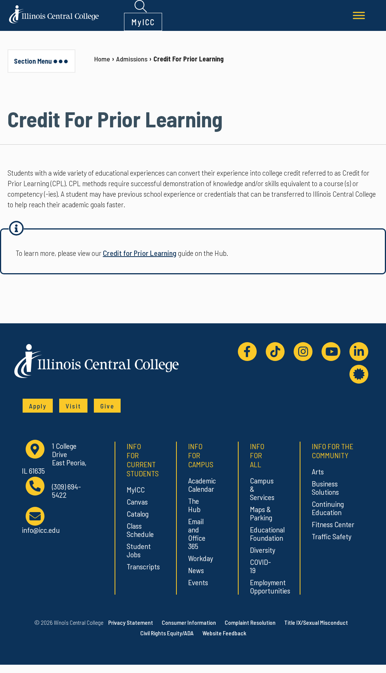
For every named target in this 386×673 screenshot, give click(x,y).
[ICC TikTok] (275, 351)
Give (107, 406)
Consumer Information (189, 622)
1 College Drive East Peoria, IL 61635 (54, 458)
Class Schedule (137, 530)
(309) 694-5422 (66, 490)
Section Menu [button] (33, 61)
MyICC (143, 22)
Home (102, 59)
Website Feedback (224, 632)
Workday (199, 558)
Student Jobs (137, 550)
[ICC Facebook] (247, 351)
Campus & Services (260, 488)
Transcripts (137, 566)
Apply (37, 406)
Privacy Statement (130, 622)
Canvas (137, 501)
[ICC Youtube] (331, 351)
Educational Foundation (260, 533)
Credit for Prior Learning (139, 252)
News (196, 570)
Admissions (131, 59)
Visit (73, 406)
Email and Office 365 (196, 533)
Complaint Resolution (250, 622)
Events (198, 582)
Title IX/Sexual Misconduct (316, 622)
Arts (318, 471)
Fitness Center (333, 524)
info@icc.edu (41, 529)
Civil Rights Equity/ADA (167, 632)
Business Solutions (325, 487)
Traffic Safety (331, 536)
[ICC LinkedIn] (359, 351)
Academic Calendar (199, 484)
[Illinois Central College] (54, 13)
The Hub (194, 505)
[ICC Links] (359, 374)
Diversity (260, 550)
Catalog (137, 513)
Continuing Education (328, 508)
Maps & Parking (260, 513)
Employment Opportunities (260, 586)
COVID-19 (260, 566)
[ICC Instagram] (303, 351)
